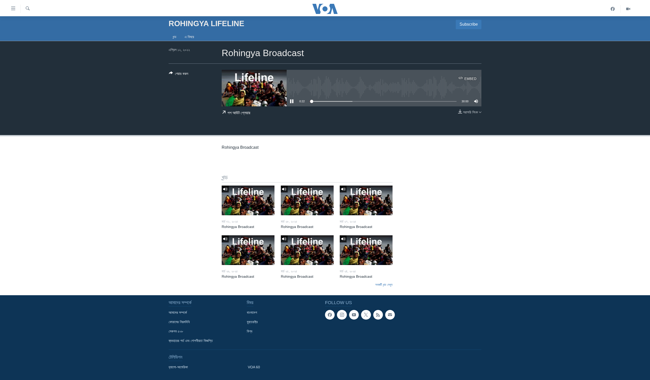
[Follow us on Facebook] (330, 315)
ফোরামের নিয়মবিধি (179, 322)
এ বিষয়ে (189, 37)
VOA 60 (254, 367)
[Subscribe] (390, 315)
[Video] (628, 9)
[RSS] (378, 315)
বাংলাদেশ (252, 312)
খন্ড (174, 37)
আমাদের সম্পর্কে (178, 312)
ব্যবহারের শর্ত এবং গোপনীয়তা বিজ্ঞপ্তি (191, 341)
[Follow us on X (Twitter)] (366, 315)
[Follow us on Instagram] (342, 315)
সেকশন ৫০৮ (176, 331)
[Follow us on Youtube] (354, 315)
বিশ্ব (249, 331)
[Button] (178, 74)
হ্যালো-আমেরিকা (178, 367)
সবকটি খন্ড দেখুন (384, 285)
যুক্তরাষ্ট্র (252, 322)
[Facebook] (613, 9)
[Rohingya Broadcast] (248, 200)
